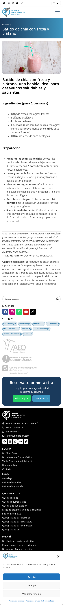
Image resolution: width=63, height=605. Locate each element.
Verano (27, 333)
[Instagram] (8, 3)
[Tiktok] (22, 3)
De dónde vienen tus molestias (18, 541)
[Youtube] (17, 3)
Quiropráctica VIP (11, 529)
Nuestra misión (10, 465)
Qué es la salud (10, 497)
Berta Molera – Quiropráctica (17, 457)
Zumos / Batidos (12, 333)
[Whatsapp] (13, 3)
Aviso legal (49, 600)
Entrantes (38, 323)
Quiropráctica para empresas (17, 525)
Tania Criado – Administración (17, 461)
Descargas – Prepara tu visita (17, 549)
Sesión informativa (11, 513)
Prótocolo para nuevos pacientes (19, 545)
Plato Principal (11, 328)
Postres (26, 328)
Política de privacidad (35, 600)
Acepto (31, 577)
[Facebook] (4, 3)
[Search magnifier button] (57, 299)
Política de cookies (16, 600)
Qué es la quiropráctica (14, 501)
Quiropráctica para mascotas (17, 521)
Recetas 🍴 (7, 24)
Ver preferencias (31, 593)
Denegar (31, 585)
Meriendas (53, 323)
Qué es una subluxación (14, 505)
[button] (58, 556)
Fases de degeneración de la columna (21, 509)
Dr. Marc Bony (9, 453)
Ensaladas (25, 323)
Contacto (6, 469)
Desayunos (10, 323)
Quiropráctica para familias (16, 517)
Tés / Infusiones (41, 328)
